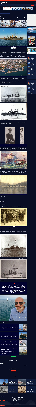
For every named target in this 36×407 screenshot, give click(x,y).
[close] (35, 0)
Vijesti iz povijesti (2, 13)
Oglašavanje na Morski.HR (14, 399)
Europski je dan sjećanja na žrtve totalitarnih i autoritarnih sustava (12, 389)
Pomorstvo (6, 13)
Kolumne (8, 13)
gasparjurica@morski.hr (23, 399)
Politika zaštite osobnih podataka (14, 400)
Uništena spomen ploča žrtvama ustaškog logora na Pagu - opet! (31, 389)
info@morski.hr (21, 398)
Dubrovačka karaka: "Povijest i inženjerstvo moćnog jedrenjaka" (12, 381)
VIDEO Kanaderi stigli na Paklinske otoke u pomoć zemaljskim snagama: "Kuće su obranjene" (33, 75)
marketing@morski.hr (22, 400)
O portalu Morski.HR (14, 398)
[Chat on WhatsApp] (13, 356)
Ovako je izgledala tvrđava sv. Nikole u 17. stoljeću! (33, 71)
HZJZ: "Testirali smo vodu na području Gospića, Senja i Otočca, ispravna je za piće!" (33, 59)
